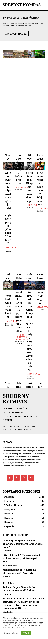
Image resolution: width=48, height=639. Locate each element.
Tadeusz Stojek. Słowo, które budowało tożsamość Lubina (8, 295)
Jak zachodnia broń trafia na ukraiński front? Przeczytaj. (19, 571)
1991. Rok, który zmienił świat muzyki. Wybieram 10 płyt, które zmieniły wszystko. (18, 303)
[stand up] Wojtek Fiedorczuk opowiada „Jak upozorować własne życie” (23, 543)
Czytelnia (12, 321)
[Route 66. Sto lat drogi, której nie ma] (18, 54)
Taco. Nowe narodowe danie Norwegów (40, 288)
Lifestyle (33, 205)
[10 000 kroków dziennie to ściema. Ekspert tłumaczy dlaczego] (29, 54)
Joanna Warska (8, 251)
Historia (10, 248)
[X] (24, 478)
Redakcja (18, 190)
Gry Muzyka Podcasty (22, 337)
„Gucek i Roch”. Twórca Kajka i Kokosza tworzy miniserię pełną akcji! (21, 558)
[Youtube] (31, 478)
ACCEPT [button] (25, 633)
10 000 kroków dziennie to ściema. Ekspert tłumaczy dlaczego (29, 178)
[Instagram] (17, 478)
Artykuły (22, 187)
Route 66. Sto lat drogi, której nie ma (18, 169)
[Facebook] (10, 478)
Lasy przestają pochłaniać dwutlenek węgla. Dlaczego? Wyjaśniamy (40, 179)
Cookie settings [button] (11, 633)
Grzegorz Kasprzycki (9, 324)
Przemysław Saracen (19, 342)
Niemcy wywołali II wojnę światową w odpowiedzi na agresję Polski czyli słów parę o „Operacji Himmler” (8, 199)
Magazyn (7, 551)
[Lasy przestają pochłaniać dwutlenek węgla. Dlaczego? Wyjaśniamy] (40, 54)
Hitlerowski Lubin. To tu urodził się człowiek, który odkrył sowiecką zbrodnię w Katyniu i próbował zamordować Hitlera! (29, 322)
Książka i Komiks (10, 565)
